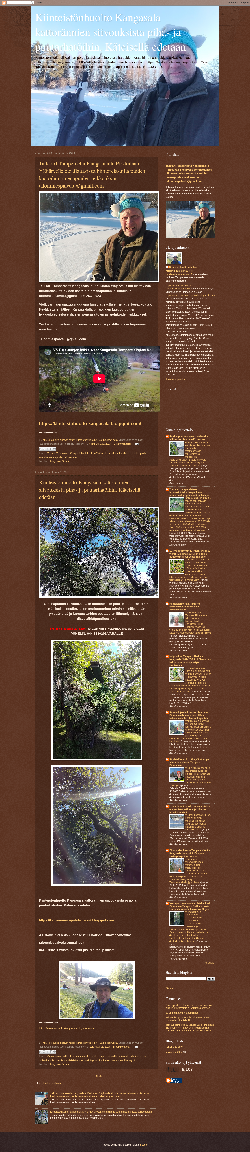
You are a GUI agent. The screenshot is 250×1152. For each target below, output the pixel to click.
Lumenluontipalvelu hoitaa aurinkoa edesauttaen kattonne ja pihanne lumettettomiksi (189, 809)
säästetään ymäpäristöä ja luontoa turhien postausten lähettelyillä (100, 1060)
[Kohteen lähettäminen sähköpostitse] (40, 449)
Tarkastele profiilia (175, 379)
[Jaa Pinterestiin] (54, 449)
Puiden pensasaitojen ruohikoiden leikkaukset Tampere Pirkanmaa (188, 438)
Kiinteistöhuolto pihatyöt (183, 267)
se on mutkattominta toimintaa (182, 1012)
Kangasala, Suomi (59, 461)
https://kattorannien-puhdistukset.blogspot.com (77, 920)
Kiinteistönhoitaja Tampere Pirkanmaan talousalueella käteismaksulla (184, 606)
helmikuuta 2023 (174, 1047)
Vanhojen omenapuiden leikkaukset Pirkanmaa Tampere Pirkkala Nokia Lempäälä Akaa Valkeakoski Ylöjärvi (189, 906)
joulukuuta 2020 (174, 1052)
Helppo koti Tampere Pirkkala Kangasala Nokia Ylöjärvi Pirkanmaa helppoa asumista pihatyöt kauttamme (190, 661)
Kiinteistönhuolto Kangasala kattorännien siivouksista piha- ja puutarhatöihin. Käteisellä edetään (89, 489)
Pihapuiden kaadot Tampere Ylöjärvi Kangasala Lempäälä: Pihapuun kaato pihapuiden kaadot (190, 853)
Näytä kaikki (210, 963)
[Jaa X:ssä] (47, 449)
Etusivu (96, 1076)
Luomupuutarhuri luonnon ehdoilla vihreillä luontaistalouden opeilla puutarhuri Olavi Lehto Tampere (189, 553)
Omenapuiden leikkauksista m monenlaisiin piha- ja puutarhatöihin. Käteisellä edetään (92, 1056)
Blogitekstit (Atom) (51, 1083)
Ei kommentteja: (122, 443)
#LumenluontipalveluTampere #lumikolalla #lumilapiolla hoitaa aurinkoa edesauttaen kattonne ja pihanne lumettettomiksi (198, 822)
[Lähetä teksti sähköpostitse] (136, 443)
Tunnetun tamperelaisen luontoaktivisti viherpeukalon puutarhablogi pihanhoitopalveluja (189, 492)
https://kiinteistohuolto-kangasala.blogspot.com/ (90, 423)
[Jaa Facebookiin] (51, 449)
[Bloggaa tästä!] (44, 449)
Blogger (143, 1144)
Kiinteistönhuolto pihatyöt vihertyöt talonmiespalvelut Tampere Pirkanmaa (189, 762)
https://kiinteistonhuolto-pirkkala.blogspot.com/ (93, 440)
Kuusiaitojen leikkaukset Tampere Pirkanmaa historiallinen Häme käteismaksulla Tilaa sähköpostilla (188, 715)
